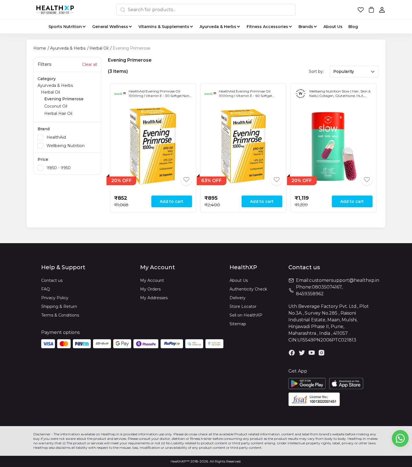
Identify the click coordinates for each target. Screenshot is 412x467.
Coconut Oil (55, 106)
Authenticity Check (248, 289)
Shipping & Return (59, 306)
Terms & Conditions (60, 315)
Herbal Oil (62, 103)
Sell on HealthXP (246, 315)
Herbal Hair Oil (58, 113)
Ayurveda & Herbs (61, 99)
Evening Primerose (64, 98)
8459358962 (310, 293)
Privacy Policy (54, 297)
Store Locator (243, 306)
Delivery (238, 297)
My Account (152, 280)
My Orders (150, 289)
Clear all (89, 64)
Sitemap (238, 323)
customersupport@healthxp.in (344, 280)
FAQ (45, 289)
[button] (360, 9)
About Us (239, 280)
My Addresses (154, 297)
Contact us (52, 280)
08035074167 (327, 287)
